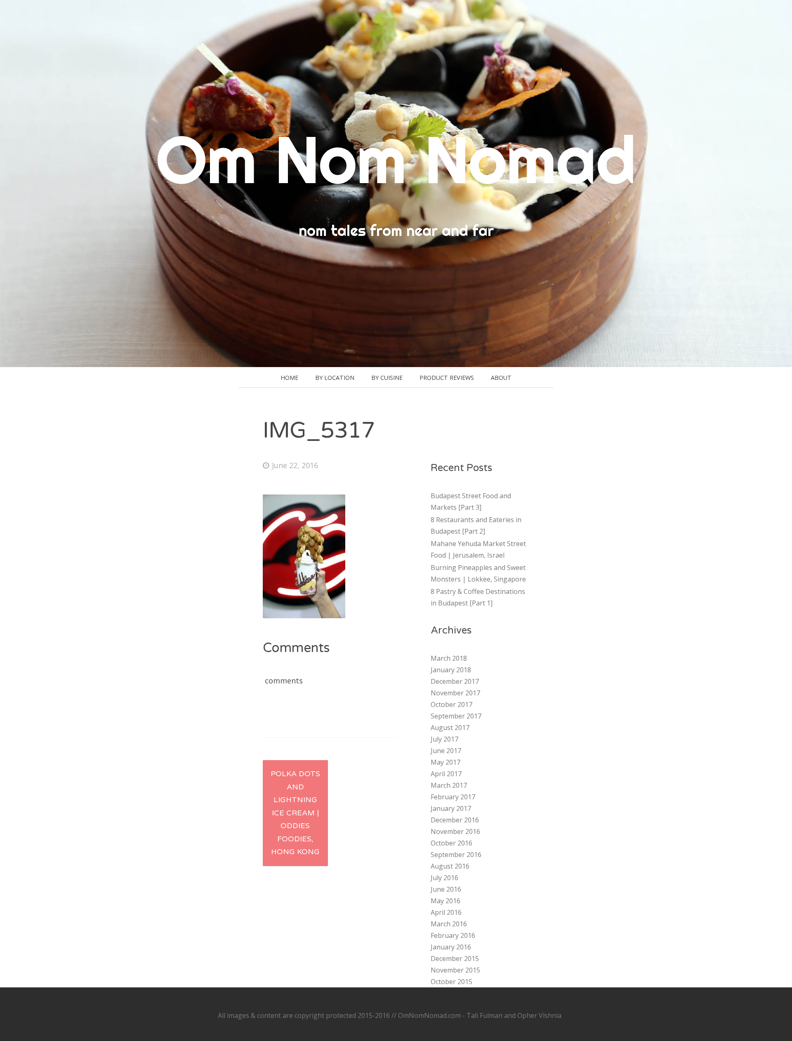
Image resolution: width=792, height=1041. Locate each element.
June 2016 (446, 889)
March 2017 (449, 785)
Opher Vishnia (539, 1015)
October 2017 (451, 704)
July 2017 (444, 739)
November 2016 (455, 831)
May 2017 (445, 762)
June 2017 (446, 750)
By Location (334, 378)
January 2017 (451, 808)
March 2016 (449, 923)
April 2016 (446, 912)
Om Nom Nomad (396, 159)
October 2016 (451, 843)
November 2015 (455, 970)
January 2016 (451, 947)
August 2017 (450, 727)
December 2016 (455, 819)
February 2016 (453, 935)
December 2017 (455, 681)
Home (289, 378)
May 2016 (445, 900)
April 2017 (446, 773)
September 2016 (456, 854)
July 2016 (444, 877)
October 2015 (451, 981)
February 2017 (453, 796)
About (501, 378)
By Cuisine (387, 378)
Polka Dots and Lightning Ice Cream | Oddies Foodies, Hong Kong (295, 812)
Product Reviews (447, 378)
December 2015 (455, 958)
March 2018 (449, 658)
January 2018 (451, 669)
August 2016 (450, 866)
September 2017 (456, 716)
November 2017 (455, 692)
